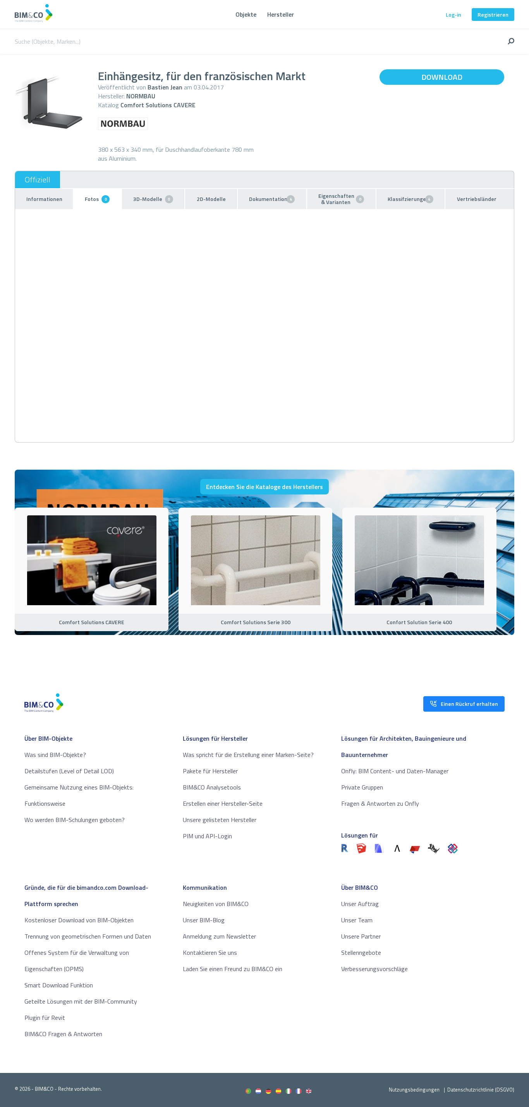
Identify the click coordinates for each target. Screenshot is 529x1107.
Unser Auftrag (360, 903)
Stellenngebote (361, 952)
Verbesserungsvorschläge (374, 968)
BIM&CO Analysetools (212, 787)
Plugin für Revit (44, 1017)
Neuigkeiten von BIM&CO (216, 903)
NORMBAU (140, 96)
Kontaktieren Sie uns (210, 952)
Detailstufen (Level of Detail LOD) (69, 771)
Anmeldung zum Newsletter (219, 936)
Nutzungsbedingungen (414, 1089)
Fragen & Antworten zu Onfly (380, 803)
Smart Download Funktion (58, 985)
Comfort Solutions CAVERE (158, 105)
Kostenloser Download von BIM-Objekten (79, 920)
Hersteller (280, 14)
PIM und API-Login (207, 836)
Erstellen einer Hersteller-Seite (223, 803)
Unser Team (357, 920)
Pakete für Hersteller (210, 771)
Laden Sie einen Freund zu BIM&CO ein (232, 968)
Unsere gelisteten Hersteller (219, 819)
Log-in (453, 14)
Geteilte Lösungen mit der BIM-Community (80, 1001)
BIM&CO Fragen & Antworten (63, 1033)
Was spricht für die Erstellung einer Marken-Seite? (248, 754)
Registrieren (492, 14)
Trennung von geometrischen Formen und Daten (87, 936)
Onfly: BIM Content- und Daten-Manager (394, 771)
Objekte (245, 14)
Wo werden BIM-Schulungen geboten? (74, 819)
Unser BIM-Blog (204, 920)
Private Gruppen (362, 787)
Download (441, 77)
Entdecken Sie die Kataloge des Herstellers (264, 486)
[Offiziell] (37, 179)
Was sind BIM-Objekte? (55, 754)
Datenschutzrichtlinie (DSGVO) (480, 1089)
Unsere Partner (361, 936)
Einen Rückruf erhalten (469, 704)
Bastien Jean (165, 87)
